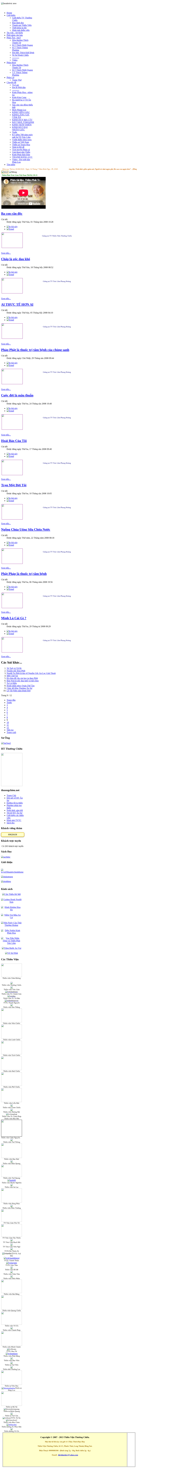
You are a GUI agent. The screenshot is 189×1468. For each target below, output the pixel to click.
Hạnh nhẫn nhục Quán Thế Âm (20, 686)
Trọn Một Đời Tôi (13, 485)
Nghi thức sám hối (15, 810)
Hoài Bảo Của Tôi (14, 441)
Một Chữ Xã (12, 676)
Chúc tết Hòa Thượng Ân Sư (19, 688)
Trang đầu (11, 700)
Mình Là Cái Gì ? (13, 618)
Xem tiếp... (6, 253)
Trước (9, 702)
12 (8, 727)
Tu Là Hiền (12, 683)
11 (8, 725)
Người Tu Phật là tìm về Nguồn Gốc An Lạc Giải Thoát (31, 673)
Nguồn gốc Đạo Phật (16, 671)
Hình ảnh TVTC (14, 820)
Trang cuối (11, 732)
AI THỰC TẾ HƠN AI (17, 304)
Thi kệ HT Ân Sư (14, 813)
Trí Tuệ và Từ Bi (14, 668)
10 (8, 722)
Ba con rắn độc (11, 213)
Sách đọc (11, 823)
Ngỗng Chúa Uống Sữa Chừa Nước (25, 529)
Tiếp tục (10, 730)
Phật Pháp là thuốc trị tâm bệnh (24, 573)
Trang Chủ (11, 795)
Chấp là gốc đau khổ (15, 259)
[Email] (10, 229)
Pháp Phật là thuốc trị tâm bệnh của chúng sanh (35, 350)
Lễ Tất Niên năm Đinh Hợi (18, 690)
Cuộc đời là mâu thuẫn (17, 395)
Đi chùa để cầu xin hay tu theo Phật (22, 678)
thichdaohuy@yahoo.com (68, 1455)
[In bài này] (12, 226)
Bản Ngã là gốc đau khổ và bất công (23, 681)
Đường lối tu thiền (15, 803)
